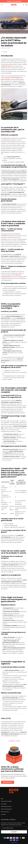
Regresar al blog (15, 741)
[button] (1, 4)
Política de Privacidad (6, 801)
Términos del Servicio (6, 806)
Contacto (3, 814)
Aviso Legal (3, 804)
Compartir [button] (4, 51)
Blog (2, 798)
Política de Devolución (6, 809)
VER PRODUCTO (7, 782)
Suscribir (14, 832)
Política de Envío (5, 811)
